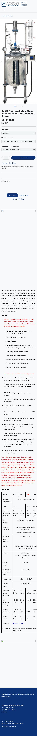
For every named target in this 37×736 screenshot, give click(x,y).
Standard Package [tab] (18, 199)
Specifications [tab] (23, 195)
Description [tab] (12, 195)
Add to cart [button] (24, 157)
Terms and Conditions (8, 163)
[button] (2, 61)
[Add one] (9, 157)
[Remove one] (3, 157)
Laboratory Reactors (8, 16)
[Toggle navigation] (3, 10)
